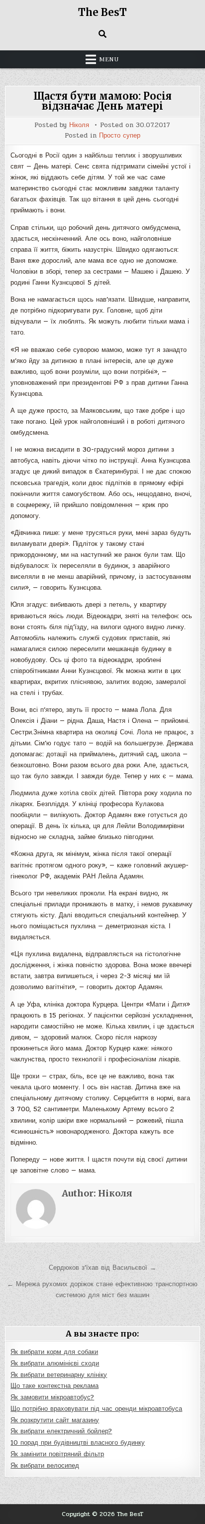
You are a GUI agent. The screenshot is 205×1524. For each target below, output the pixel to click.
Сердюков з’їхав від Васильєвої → (102, 1268)
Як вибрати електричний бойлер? (61, 1431)
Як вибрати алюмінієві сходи (54, 1363)
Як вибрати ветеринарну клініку (58, 1375)
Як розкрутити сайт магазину (54, 1420)
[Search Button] (102, 34)
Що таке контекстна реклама (54, 1386)
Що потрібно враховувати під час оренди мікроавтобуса (96, 1409)
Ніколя (79, 125)
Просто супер (119, 136)
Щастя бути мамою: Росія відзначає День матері (102, 101)
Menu (109, 59)
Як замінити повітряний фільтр (57, 1454)
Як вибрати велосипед (44, 1466)
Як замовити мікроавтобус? (52, 1397)
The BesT (102, 12)
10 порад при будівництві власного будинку (77, 1443)
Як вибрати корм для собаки (54, 1352)
